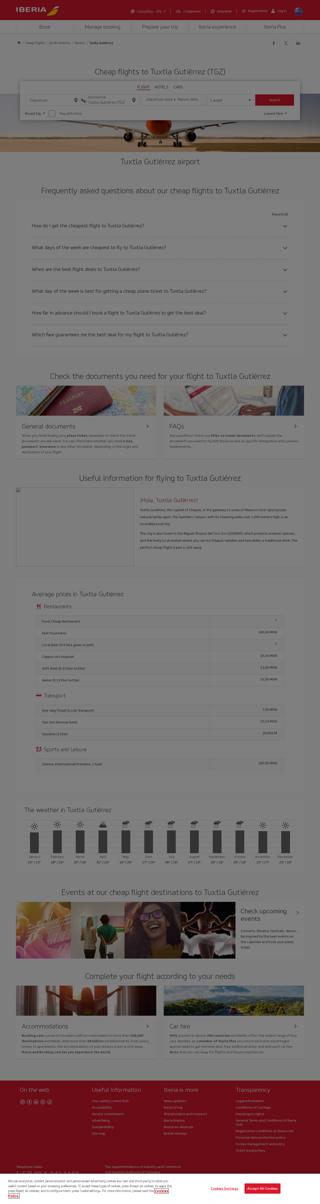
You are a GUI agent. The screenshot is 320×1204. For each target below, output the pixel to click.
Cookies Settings (224, 1188)
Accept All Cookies (262, 1188)
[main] (160, 1189)
